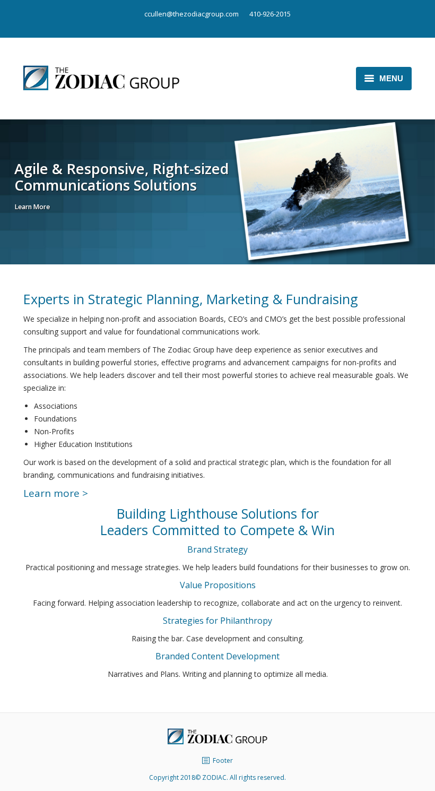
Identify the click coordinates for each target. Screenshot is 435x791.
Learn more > (55, 493)
